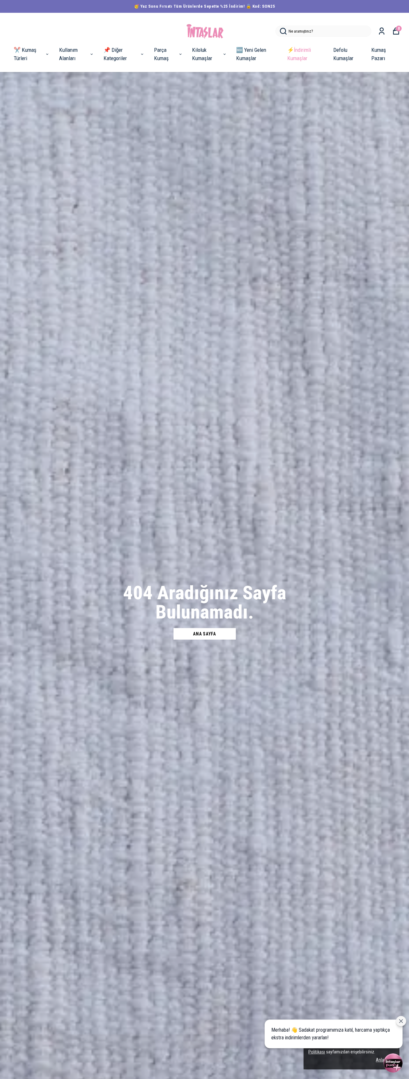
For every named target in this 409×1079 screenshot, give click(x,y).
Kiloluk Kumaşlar (202, 54)
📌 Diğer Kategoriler (115, 54)
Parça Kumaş (161, 54)
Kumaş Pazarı (378, 54)
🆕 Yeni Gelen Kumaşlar (251, 54)
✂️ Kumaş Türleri (25, 54)
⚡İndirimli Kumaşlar (299, 54)
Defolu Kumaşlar (343, 54)
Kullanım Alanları (68, 54)
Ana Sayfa (204, 633)
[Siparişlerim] (382, 31)
